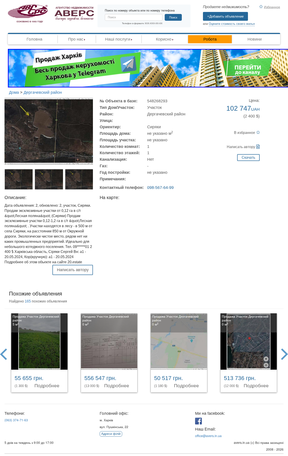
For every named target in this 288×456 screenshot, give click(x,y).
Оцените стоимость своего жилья (232, 23)
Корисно (163, 39)
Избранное (272, 7)
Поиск (173, 17)
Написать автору (241, 147)
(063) (16, 420)
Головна (34, 39)
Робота (210, 39)
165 (28, 301)
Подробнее (47, 385)
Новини (255, 39)
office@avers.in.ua (208, 435)
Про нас (75, 39)
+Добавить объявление (225, 16)
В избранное (244, 133)
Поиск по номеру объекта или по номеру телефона (140, 10)
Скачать (248, 157)
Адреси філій (111, 433)
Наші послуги (117, 39)
